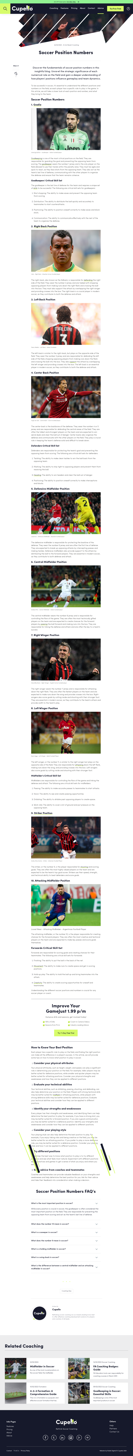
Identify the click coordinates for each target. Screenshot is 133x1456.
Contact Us (114, 1432)
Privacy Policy (25, 1451)
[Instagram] (70, 1437)
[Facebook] (45, 1437)
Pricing (74, 8)
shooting (84, 867)
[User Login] (128, 8)
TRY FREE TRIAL (71, 2)
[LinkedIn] (62, 1437)
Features (64, 8)
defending (88, 280)
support (73, 362)
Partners (113, 1429)
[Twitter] (54, 1437)
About (82, 8)
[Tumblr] (87, 1437)
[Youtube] (79, 1437)
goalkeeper (47, 164)
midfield (56, 1095)
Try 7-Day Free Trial (66, 1033)
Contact (91, 8)
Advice (101, 8)
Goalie (37, 104)
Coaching (54, 8)
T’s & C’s (16, 1451)
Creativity (38, 983)
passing (44, 624)
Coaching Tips (66, 1291)
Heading (37, 475)
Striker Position (43, 813)
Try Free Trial (115, 8)
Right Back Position (45, 226)
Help (112, 1426)
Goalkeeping (36, 158)
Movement (38, 966)
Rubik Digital (111, 1451)
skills (35, 188)
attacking (79, 765)
